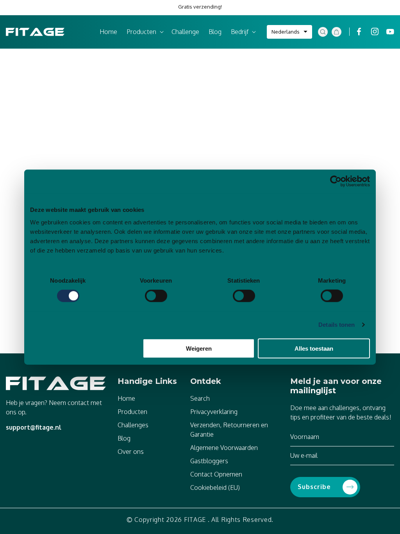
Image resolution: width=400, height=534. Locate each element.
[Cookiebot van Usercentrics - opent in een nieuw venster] (336, 181)
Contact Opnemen (216, 474)
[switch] (156, 296)
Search (200, 398)
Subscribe (314, 487)
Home (126, 398)
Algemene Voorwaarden (224, 448)
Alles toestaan (314, 348)
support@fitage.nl (33, 427)
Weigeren (199, 348)
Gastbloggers (209, 461)
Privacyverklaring (214, 412)
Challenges (133, 425)
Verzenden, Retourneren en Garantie (229, 429)
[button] (144, 32)
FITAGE (195, 519)
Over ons (131, 451)
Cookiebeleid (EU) (215, 487)
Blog (124, 438)
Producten (132, 412)
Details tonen (336, 324)
